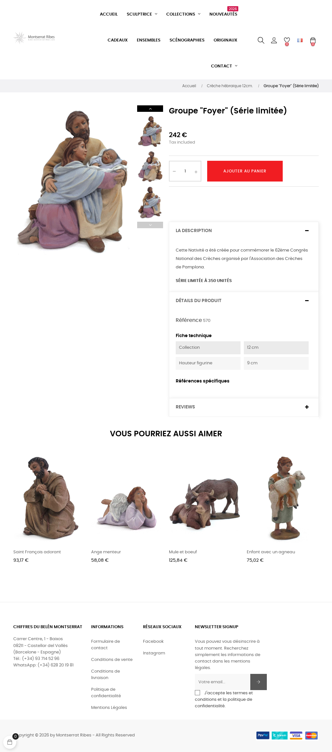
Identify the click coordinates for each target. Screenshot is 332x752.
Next (150, 108)
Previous (150, 225)
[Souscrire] (258, 682)
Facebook (153, 642)
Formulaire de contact (105, 645)
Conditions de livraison (105, 674)
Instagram (154, 653)
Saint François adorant (37, 552)
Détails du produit (198, 301)
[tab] (243, 231)
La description (194, 231)
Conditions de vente (112, 660)
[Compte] (273, 40)
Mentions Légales (109, 708)
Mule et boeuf (183, 552)
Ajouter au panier (245, 171)
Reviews (185, 407)
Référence (189, 320)
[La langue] (299, 40)
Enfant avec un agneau (271, 552)
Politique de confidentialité (106, 692)
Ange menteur (106, 552)
